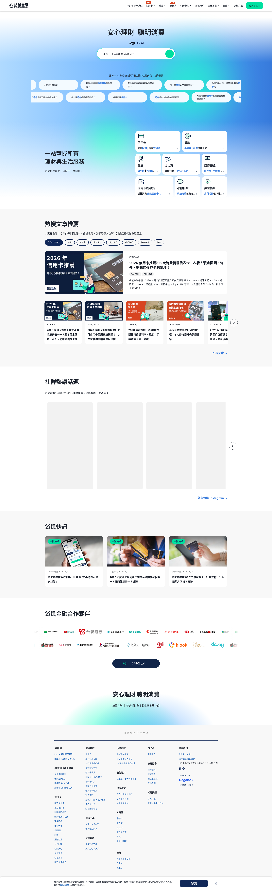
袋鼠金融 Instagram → (212, 498)
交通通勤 (58, 830)
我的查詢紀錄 (60, 778)
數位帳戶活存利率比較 (126, 778)
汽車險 (120, 863)
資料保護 (152, 783)
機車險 (120, 868)
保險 (225, 5)
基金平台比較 (122, 798)
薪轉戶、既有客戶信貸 (95, 799)
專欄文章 (238, 5)
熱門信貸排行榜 (92, 763)
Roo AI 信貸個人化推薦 (64, 759)
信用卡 (149, 5)
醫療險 (120, 818)
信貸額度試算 (91, 828)
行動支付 (58, 848)
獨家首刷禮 (59, 807)
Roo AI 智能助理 (134, 5)
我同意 (194, 883)
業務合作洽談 (185, 754)
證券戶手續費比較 (124, 794)
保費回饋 (58, 844)
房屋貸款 (113, 242)
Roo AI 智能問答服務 (63, 754)
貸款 (161, 5)
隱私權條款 (153, 778)
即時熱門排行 (60, 812)
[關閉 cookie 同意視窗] (216, 883)
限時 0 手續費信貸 (93, 777)
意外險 (120, 823)
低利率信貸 (90, 772)
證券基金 (212, 5)
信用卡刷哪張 (60, 774)
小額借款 (184, 5)
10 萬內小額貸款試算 (126, 763)
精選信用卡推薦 (61, 816)
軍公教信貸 (90, 781)
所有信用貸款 (91, 759)
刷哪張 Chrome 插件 (63, 788)
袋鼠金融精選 (54, 242)
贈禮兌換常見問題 (155, 803)
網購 (56, 835)
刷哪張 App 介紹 (61, 783)
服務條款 (152, 774)
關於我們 (152, 769)
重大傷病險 (122, 832)
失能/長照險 (122, 841)
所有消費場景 (60, 862)
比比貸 (173, 5)
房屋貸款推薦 (91, 844)
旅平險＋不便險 (123, 858)
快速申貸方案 (91, 768)
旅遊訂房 (58, 839)
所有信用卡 (59, 803)
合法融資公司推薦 (124, 759)
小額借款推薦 (122, 754)
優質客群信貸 (91, 790)
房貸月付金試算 (92, 848)
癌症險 (120, 827)
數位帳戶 (199, 5)
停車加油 (58, 853)
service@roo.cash (187, 759)
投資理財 (145, 242)
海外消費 (58, 826)
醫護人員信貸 (91, 786)
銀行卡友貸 (90, 804)
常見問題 (152, 798)
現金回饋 (58, 821)
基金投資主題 (122, 803)
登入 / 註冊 (254, 5)
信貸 (70, 242)
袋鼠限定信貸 (91, 809)
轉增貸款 (89, 795)
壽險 (119, 836)
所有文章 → (219, 353)
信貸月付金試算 (92, 824)
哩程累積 (58, 857)
